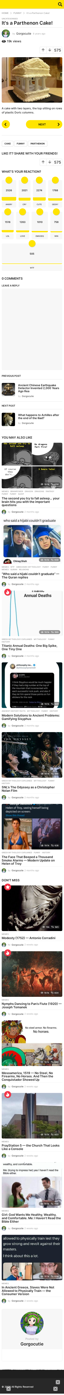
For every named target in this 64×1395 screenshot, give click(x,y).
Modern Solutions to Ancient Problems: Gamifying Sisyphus (31, 717)
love (22, 236)
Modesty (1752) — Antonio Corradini (28, 938)
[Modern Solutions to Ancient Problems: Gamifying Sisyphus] (32, 685)
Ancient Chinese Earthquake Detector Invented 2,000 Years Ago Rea (38, 388)
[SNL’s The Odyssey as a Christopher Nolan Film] (32, 755)
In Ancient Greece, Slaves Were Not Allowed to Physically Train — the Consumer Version (28, 1291)
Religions (24, 569)
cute (39, 204)
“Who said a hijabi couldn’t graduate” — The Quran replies (30, 575)
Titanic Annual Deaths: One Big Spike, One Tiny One (29, 647)
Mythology (40, 639)
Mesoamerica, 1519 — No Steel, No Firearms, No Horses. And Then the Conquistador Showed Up (27, 1076)
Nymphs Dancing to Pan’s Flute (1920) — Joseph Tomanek (32, 1005)
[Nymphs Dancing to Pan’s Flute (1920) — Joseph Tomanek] (32, 974)
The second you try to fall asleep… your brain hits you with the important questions (31, 502)
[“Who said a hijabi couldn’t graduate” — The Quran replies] (32, 541)
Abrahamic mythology (28, 567)
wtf (32, 268)
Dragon (29, 491)
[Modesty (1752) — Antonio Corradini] (32, 908)
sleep (21, 494)
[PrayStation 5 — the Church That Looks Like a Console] (32, 1116)
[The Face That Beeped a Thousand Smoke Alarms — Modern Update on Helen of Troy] (32, 826)
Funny (21, 143)
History (46, 853)
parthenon (38, 143)
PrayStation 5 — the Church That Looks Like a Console (31, 1147)
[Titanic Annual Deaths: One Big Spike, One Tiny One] (32, 613)
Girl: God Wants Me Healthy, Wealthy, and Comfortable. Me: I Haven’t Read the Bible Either (31, 1218)
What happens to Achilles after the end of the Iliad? (38, 416)
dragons (39, 491)
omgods (39, 236)
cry (24, 204)
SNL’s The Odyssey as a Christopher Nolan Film (28, 788)
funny (45, 567)
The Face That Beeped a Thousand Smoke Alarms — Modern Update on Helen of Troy (28, 860)
